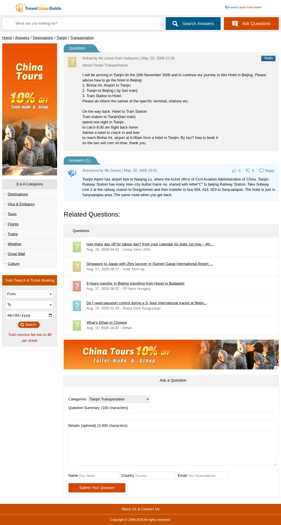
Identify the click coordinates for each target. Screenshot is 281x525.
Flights (13, 224)
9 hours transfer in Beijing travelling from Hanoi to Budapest (135, 283)
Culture (14, 264)
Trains (13, 234)
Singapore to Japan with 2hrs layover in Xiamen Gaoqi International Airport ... (149, 264)
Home (7, 38)
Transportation (82, 38)
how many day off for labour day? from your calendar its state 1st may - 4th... (150, 244)
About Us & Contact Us (140, 509)
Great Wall (16, 254)
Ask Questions (256, 23)
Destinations (43, 38)
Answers (22, 38)
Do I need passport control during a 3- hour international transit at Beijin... (146, 303)
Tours (12, 214)
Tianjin (61, 38)
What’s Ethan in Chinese (106, 323)
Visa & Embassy (21, 204)
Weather (15, 244)
